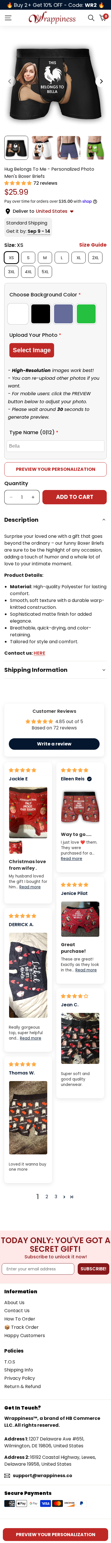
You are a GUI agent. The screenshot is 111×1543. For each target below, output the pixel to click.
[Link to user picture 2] (15, 847)
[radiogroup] (55, 314)
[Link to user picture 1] (28, 812)
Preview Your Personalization (55, 469)
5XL (47, 271)
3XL (13, 271)
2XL (97, 257)
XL (81, 257)
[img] (22, 770)
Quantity (16, 483)
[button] (18, 183)
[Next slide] (101, 81)
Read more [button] (30, 887)
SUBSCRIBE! (93, 1269)
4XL (30, 271)
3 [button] (56, 1196)
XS (13, 257)
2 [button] (47, 1196)
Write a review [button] (54, 744)
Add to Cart (74, 497)
